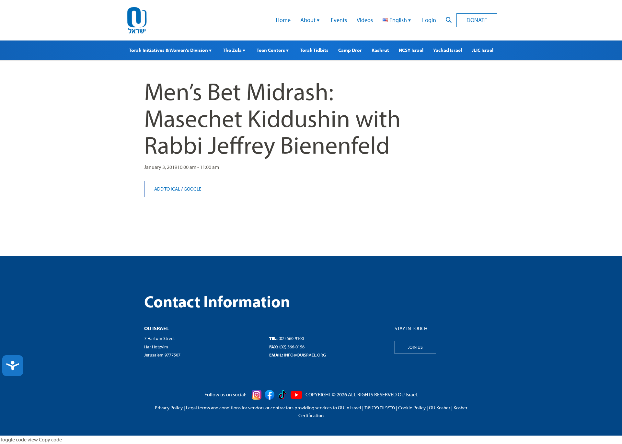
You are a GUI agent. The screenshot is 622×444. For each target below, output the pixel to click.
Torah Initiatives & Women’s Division (169, 50)
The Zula (233, 50)
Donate (476, 20)
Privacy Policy (169, 407)
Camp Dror (350, 50)
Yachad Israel (447, 50)
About (308, 20)
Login (429, 20)
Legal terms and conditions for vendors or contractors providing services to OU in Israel (273, 407)
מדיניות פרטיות (379, 407)
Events (339, 20)
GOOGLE (192, 189)
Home (283, 20)
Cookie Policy (412, 407)
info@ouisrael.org (305, 355)
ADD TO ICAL (167, 189)
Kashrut (380, 50)
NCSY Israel (411, 50)
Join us (415, 347)
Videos (365, 20)
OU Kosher (439, 407)
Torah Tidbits (314, 50)
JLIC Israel (482, 50)
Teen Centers (271, 50)
